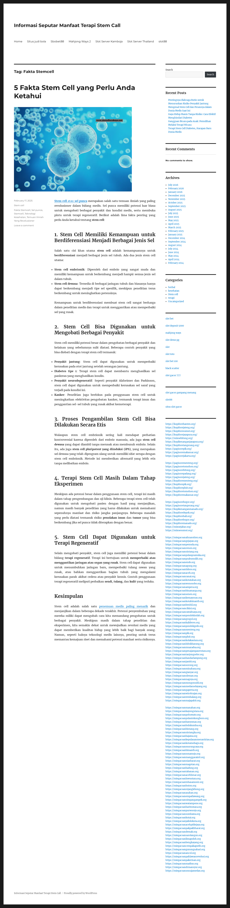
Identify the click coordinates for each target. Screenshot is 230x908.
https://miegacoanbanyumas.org (183, 721)
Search (169, 69)
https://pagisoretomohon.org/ (182, 466)
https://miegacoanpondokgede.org (184, 626)
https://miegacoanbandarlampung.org (186, 658)
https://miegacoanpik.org (179, 633)
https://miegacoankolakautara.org (184, 640)
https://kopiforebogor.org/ (180, 519)
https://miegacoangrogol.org (181, 619)
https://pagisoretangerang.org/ (183, 505)
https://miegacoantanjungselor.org (185, 654)
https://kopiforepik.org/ (179, 484)
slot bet (169, 318)
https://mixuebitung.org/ (179, 438)
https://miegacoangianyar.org (182, 672)
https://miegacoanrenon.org (181, 548)
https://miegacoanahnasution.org (184, 537)
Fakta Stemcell (22, 210)
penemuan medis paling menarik (123, 606)
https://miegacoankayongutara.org (184, 711)
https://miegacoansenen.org (181, 594)
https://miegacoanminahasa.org (183, 668)
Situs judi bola (36, 41)
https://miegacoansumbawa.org (183, 814)
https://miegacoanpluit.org (180, 636)
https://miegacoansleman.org (182, 675)
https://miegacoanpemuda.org (182, 544)
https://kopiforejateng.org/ (180, 427)
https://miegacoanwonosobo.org (183, 583)
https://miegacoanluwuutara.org (183, 778)
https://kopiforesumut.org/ (180, 431)
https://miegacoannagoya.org (182, 679)
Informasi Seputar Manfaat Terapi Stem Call (67, 25)
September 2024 (177, 241)
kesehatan (173, 290)
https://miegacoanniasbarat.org (183, 760)
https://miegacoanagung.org (181, 565)
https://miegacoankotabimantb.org (185, 601)
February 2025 (176, 231)
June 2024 (173, 252)
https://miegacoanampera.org (182, 587)
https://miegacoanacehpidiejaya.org (185, 824)
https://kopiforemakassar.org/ (182, 495)
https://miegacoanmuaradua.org (183, 647)
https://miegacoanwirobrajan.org (184, 693)
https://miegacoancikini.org (181, 608)
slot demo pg (172, 340)
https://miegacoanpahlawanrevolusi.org (187, 856)
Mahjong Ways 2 (80, 41)
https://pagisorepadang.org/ (181, 473)
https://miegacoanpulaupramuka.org (185, 555)
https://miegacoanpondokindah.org (185, 615)
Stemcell (19, 213)
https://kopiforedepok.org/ (180, 512)
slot (168, 347)
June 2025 (173, 216)
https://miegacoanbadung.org (182, 768)
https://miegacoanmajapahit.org (183, 700)
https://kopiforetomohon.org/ (182, 491)
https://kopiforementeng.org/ (182, 480)
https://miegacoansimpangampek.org (186, 799)
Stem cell (19, 205)
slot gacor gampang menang (181, 392)
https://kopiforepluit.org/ (179, 487)
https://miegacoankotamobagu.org (184, 743)
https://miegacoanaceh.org (180, 573)
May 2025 (173, 220)
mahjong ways (173, 332)
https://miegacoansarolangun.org (184, 835)
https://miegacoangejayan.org (182, 541)
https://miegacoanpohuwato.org (183, 714)
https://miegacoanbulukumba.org (184, 725)
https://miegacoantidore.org (181, 569)
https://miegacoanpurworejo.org (183, 810)
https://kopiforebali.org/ (179, 516)
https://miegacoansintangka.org (183, 732)
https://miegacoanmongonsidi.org (184, 682)
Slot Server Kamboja (109, 41)
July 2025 (173, 213)
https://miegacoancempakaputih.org (185, 846)
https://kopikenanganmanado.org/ (184, 509)
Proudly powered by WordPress (80, 893)
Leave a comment (24, 225)
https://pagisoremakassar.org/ (182, 452)
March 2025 (174, 227)
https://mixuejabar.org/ (178, 526)
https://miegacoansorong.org (182, 665)
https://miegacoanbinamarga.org (184, 590)
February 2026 (176, 188)
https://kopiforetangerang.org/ (182, 445)
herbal (171, 287)
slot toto (170, 354)
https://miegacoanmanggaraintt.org (185, 757)
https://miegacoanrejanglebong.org (185, 789)
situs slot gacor (174, 406)
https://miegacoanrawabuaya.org (183, 612)
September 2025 (177, 206)
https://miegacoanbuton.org (181, 785)
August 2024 (175, 245)
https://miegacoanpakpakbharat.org (185, 828)
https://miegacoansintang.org (182, 551)
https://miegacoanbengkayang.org (184, 842)
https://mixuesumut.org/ (179, 530)
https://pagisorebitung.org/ (180, 470)
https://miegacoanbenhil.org (181, 604)
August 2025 (175, 209)
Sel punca (36, 210)
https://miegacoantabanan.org (182, 771)
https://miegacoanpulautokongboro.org (187, 718)
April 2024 (173, 259)
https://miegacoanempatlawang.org (185, 796)
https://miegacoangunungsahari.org (185, 849)
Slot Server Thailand (140, 41)
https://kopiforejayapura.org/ (181, 434)
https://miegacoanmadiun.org (182, 863)
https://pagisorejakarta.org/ (181, 456)
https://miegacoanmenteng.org (183, 629)
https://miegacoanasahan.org (182, 792)
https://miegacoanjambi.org (181, 661)
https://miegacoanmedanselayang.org (186, 686)
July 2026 (173, 185)
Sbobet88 (57, 41)
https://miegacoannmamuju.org (183, 753)
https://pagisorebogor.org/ (180, 502)
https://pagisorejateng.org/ (180, 477)
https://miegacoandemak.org (181, 831)
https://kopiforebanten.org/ (181, 424)
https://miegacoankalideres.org (183, 622)
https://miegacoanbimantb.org (182, 750)
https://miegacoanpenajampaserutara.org (188, 651)
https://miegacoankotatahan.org (183, 580)
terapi (171, 297)
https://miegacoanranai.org (180, 576)
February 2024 (176, 263)
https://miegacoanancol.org (181, 853)
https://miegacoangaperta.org (182, 690)
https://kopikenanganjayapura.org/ (185, 441)
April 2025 (173, 224)
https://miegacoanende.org (180, 562)
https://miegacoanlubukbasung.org (185, 643)
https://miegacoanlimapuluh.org (183, 838)
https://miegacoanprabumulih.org (184, 558)
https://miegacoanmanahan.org (183, 707)
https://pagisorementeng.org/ (182, 463)
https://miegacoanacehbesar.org (183, 775)
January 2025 (175, 234)
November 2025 (176, 199)
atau (70, 201)
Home (18, 41)
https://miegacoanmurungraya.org (184, 746)
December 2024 (176, 238)
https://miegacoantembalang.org (183, 697)
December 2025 (176, 195)
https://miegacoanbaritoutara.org (184, 807)
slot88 (163, 41)
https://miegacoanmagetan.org (182, 764)
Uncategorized (176, 301)
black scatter (172, 368)
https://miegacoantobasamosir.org (184, 782)
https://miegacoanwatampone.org (184, 803)
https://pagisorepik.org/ (179, 448)
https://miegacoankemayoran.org (184, 597)
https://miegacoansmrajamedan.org (185, 870)
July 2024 (173, 248)
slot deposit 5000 (175, 325)
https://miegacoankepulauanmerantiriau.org (190, 739)
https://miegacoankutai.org (180, 817)
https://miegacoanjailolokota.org (183, 821)
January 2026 (175, 192)
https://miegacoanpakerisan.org (183, 860)
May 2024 (173, 255)
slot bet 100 (172, 361)
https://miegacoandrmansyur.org (184, 867)
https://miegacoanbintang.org (182, 729)
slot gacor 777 (173, 375)
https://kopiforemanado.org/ (181, 523)
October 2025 (175, 202)
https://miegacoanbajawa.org (181, 736)
